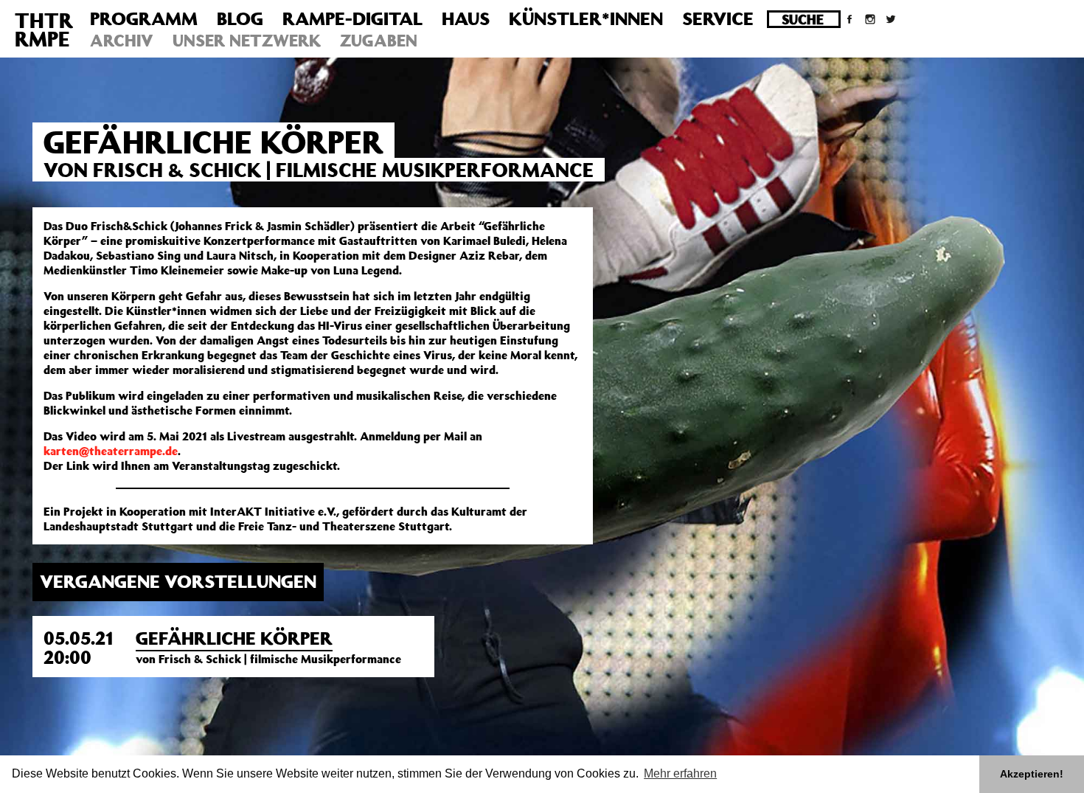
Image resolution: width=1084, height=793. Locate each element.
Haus (466, 18)
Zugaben (378, 40)
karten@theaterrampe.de (111, 450)
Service (718, 18)
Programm (144, 18)
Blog (240, 18)
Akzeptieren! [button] (1031, 774)
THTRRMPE (44, 29)
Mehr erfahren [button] (680, 773)
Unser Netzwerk (247, 40)
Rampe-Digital (352, 18)
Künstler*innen (586, 18)
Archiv (121, 40)
